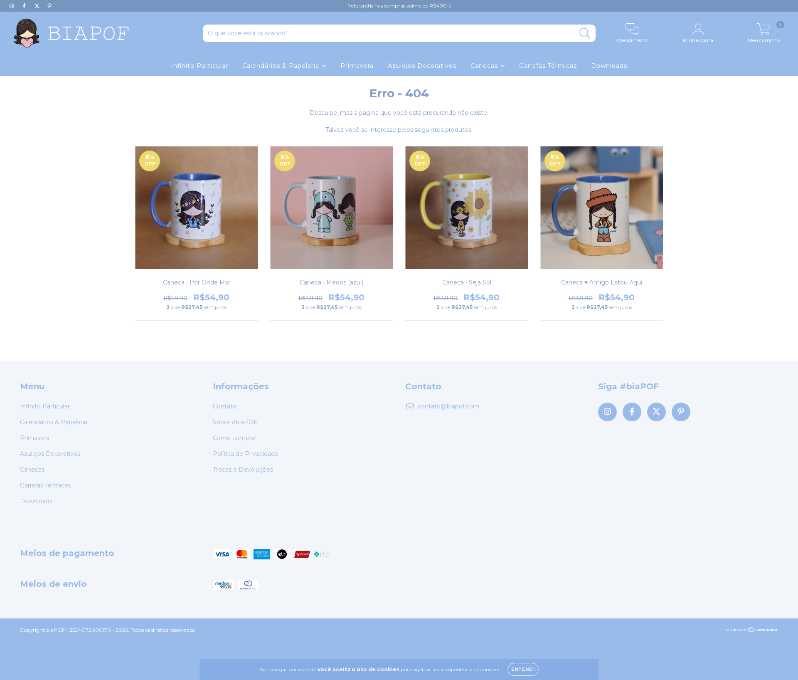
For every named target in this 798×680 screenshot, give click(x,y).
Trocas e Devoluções (243, 469)
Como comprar (234, 438)
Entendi (523, 669)
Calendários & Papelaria (281, 65)
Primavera (357, 65)
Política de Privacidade (245, 453)
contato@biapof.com (448, 406)
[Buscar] (585, 33)
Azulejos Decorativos (422, 65)
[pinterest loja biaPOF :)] (49, 6)
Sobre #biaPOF (235, 422)
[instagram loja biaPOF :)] (12, 6)
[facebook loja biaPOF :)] (25, 6)
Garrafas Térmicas (548, 65)
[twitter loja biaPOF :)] (38, 6)
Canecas (485, 65)
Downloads (609, 65)
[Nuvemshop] (752, 631)
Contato (224, 406)
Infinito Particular (199, 65)
